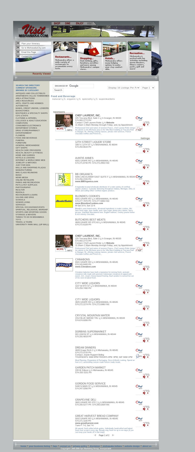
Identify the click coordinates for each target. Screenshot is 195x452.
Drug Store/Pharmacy (28, 130)
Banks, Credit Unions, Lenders (32, 108)
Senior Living (23, 202)
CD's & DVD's (22, 116)
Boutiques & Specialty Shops (32, 113)
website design (132, 446)
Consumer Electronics (28, 125)
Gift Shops (21, 148)
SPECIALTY (87, 99)
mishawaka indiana (112, 446)
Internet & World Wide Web (30, 160)
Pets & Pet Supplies (26, 185)
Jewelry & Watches (26, 163)
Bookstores (22, 111)
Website (110, 122)
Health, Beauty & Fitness (29, 153)
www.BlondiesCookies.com (89, 203)
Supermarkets (107, 99)
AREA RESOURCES (25, 101)
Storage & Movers (26, 215)
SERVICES (21, 205)
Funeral (20, 140)
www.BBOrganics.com (86, 181)
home (23, 446)
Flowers (20, 135)
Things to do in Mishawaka (30, 217)
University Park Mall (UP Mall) (32, 224)
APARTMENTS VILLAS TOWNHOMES (32, 96)
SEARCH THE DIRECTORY (28, 85)
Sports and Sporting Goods (31, 212)
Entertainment (24, 133)
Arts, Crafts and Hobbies (29, 103)
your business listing (39, 446)
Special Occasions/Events (30, 207)
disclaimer (95, 446)
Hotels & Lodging (25, 158)
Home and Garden (25, 155)
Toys (18, 219)
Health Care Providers (28, 150)
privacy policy (80, 446)
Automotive (22, 106)
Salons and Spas (25, 197)
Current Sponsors (26, 88)
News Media (22, 177)
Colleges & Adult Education (31, 121)
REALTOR (20, 190)
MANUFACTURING (24, 170)
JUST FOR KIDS (23, 165)
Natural (57, 99)
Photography (23, 187)
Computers (22, 123)
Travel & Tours (24, 222)
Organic (71, 99)
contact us (65, 446)
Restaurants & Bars (27, 195)
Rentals (20, 192)
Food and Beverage (26, 138)
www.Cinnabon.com (85, 266)
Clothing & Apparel (26, 118)
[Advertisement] (86, 10)
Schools (20, 200)
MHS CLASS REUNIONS (27, 172)
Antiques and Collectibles (30, 93)
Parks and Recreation (28, 182)
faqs (55, 446)
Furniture (21, 143)
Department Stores (26, 128)
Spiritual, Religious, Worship (32, 210)
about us (146, 446)
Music (19, 175)
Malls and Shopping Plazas (31, 168)
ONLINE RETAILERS (25, 180)
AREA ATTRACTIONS (25, 98)
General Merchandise (28, 145)
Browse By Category (27, 90)
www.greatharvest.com (86, 423)
